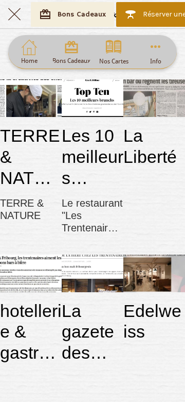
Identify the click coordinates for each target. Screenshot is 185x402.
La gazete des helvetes (90, 332)
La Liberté (150, 146)
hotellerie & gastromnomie (31, 332)
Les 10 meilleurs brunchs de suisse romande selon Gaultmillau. (92, 157)
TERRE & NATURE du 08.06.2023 (30, 157)
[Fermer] (14, 14)
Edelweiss (152, 321)
